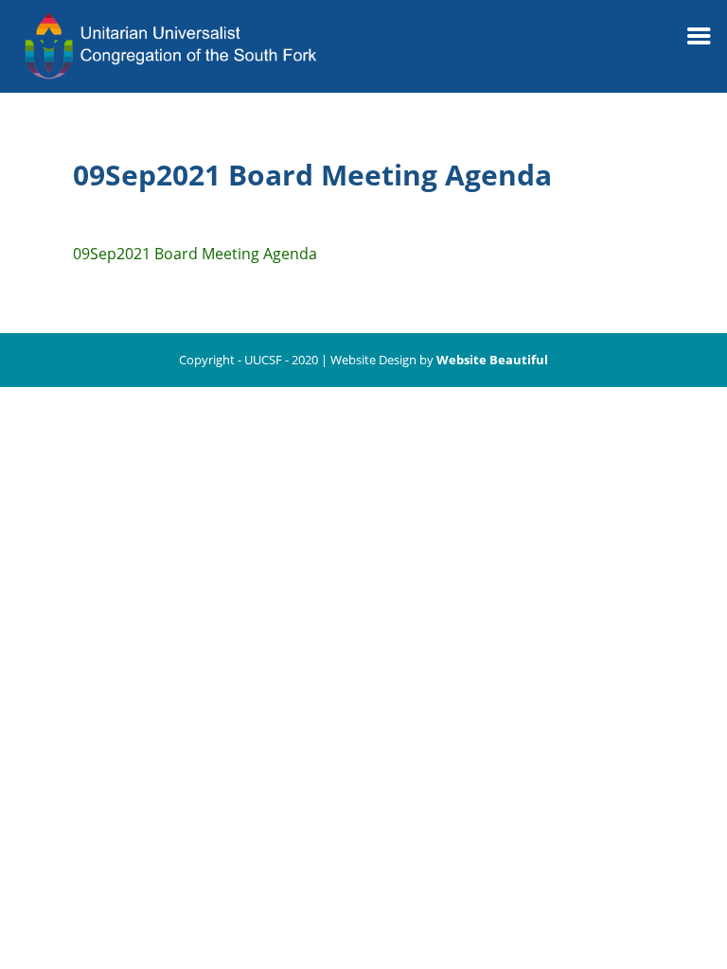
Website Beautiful (492, 359)
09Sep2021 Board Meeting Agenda (195, 253)
